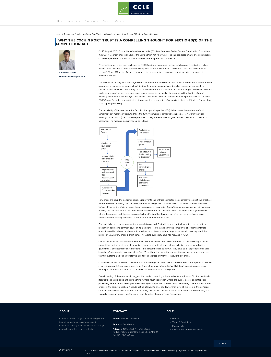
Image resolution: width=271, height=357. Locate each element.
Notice (175, 318)
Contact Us (120, 21)
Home (60, 21)
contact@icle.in (127, 324)
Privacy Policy (178, 326)
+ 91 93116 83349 (130, 318)
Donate (106, 21)
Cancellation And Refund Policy (187, 329)
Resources (90, 21)
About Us (72, 21)
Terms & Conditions (181, 322)
